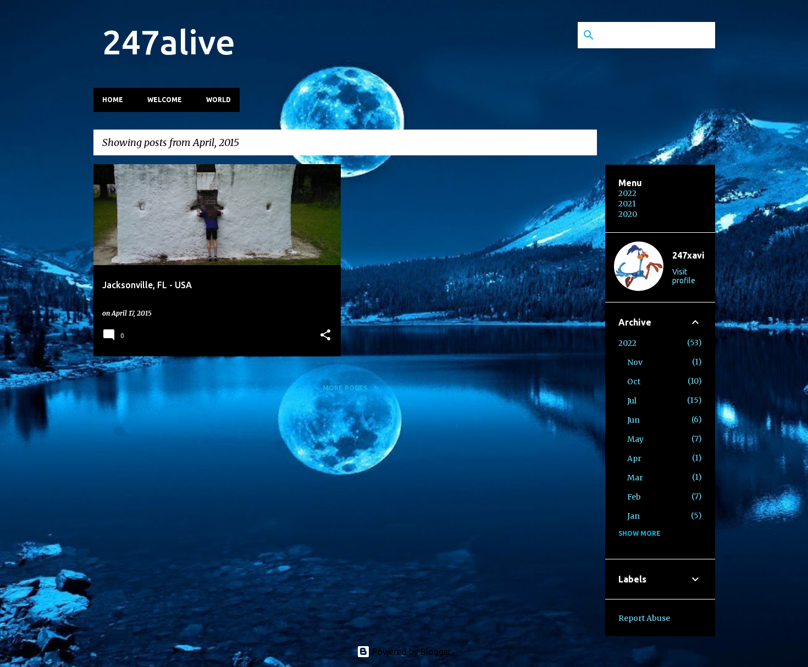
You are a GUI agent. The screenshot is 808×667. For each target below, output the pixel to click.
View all (572, 143)
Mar (635, 478)
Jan (633, 516)
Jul (632, 401)
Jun (633, 420)
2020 (627, 214)
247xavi (688, 255)
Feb (634, 497)
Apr (634, 458)
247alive (168, 42)
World (218, 99)
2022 (627, 193)
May (635, 439)
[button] (325, 335)
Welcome (164, 99)
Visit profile (683, 276)
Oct (633, 381)
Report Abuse (644, 618)
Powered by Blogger (410, 652)
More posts (345, 387)
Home (112, 99)
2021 (627, 204)
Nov (635, 362)
